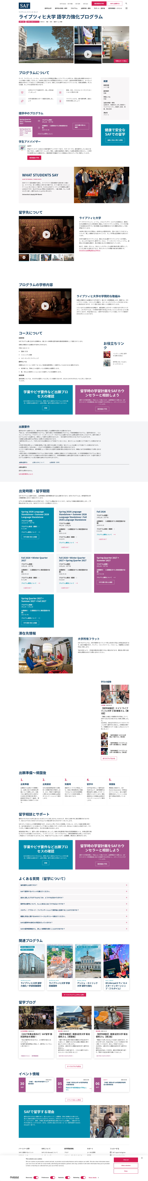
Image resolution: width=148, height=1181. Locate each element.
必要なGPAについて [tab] (38, 462)
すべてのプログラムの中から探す (74, 995)
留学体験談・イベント (115, 8)
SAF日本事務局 (24, 1031)
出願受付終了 (65, 547)
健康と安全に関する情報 (115, 140)
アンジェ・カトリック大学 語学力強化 (87, 984)
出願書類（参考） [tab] (55, 462)
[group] (30, 790)
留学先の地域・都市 (61, 8)
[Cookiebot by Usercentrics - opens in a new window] (14, 1177)
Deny (125, 1171)
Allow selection (126, 1165)
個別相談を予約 (99, 3)
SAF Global (63, 4)
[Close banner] (142, 1158)
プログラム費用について (45, 134)
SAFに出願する (115, 3)
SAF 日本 (77, 4)
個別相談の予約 (34, 158)
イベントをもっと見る (74, 1100)
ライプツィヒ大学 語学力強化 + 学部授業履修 (31, 984)
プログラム (74, 8)
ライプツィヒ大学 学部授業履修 (59, 984)
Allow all (125, 1160)
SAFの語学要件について (26, 474)
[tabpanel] (74, 469)
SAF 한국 (85, 4)
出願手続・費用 (86, 8)
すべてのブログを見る (74, 1066)
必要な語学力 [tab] (23, 462)
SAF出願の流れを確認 (80, 126)
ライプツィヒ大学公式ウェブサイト (89, 250)
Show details (93, 1177)
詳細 (45, 408)
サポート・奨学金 (99, 8)
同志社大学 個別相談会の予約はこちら (76, 1089)
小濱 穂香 (103, 705)
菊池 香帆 (60, 1031)
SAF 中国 (70, 4)
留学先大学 (48, 8)
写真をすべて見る (121, 61)
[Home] (24, 5)
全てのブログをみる (109, 758)
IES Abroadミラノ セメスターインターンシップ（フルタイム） (116, 986)
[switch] (52, 1177)
